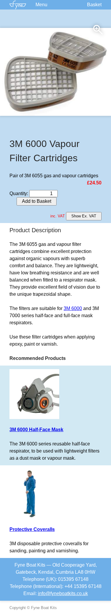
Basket (94, 4)
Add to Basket (36, 201)
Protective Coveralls (32, 529)
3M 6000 (73, 308)
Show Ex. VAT (83, 216)
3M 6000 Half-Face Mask (36, 429)
